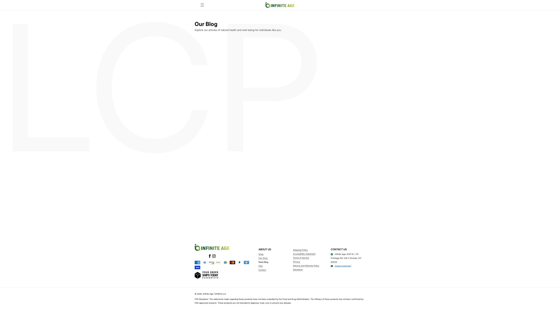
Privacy (296, 261)
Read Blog (263, 262)
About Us (265, 249)
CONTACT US (339, 249)
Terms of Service (301, 258)
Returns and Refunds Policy (306, 265)
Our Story (263, 258)
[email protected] (343, 266)
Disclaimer (298, 269)
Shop (261, 254)
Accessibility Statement (304, 254)
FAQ (261, 266)
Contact (262, 270)
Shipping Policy (300, 250)
